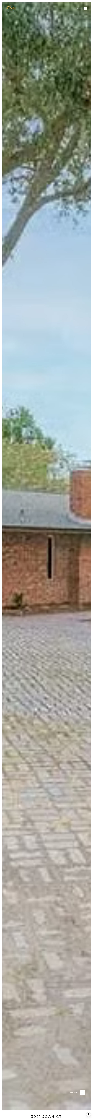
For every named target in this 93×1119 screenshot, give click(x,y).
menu (79, 8)
